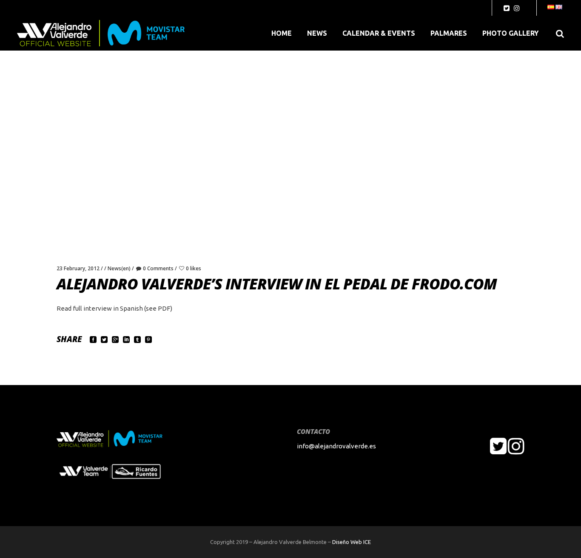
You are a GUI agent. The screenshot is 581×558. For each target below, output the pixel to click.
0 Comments (158, 268)
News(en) (119, 268)
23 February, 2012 (78, 268)
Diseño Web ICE (351, 542)
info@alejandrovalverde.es (336, 446)
